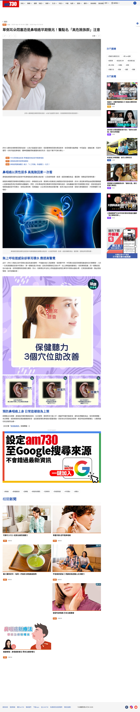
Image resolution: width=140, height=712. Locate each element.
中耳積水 (67, 491)
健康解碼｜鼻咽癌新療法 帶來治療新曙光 (19, 652)
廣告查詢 (5, 707)
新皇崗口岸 (120, 60)
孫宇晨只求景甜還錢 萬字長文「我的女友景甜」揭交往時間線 (122, 131)
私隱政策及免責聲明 (56, 707)
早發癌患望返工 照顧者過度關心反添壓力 (69, 574)
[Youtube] (135, 707)
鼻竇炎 (77, 491)
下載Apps (36, 707)
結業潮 (111, 60)
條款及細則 (67, 707)
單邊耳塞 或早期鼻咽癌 (62, 535)
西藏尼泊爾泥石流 (114, 56)
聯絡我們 (28, 707)
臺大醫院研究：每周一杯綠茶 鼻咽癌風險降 (20, 574)
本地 (109, 160)
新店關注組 (131, 60)
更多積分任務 (81, 699)
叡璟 (127, 65)
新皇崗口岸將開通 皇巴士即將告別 (119, 157)
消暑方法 (111, 69)
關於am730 (20, 707)
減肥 (126, 69)
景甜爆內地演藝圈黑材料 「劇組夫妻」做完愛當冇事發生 (122, 184)
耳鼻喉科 (47, 491)
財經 (109, 106)
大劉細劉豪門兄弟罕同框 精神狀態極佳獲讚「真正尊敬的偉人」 (122, 214)
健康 (4, 24)
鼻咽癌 (7, 491)
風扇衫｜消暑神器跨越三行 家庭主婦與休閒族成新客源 (122, 103)
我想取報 (12, 707)
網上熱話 (111, 65)
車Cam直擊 (127, 56)
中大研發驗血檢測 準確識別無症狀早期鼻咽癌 (27, 158)
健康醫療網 (15, 426)
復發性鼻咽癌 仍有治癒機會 (63, 613)
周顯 (133, 69)
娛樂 (109, 134)
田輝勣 (26, 491)
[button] (107, 3)
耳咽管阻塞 (57, 491)
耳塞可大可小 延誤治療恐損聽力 (15, 535)
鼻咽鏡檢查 (16, 491)
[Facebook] (126, 707)
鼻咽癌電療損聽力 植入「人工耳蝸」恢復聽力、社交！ (30, 164)
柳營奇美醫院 (36, 491)
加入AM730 (44, 707)
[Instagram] (131, 707)
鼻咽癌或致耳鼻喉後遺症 (19, 161)
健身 (119, 69)
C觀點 (120, 65)
